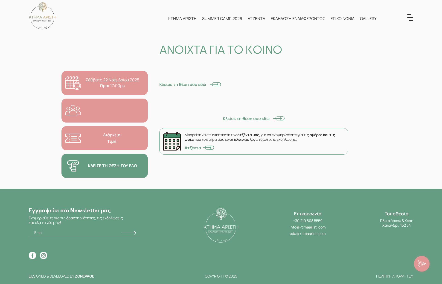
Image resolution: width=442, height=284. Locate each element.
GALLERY (368, 18)
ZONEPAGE (84, 276)
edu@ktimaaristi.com (308, 233)
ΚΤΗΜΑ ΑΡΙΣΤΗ (182, 18)
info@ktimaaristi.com (308, 227)
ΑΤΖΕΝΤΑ (256, 18)
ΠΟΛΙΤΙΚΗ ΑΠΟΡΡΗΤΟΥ (394, 276)
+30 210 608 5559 (308, 220)
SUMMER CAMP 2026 (222, 18)
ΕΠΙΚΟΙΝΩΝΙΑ (343, 18)
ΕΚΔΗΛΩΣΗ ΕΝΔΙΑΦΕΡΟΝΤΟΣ (298, 18)
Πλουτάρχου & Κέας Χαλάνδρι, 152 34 (396, 223)
